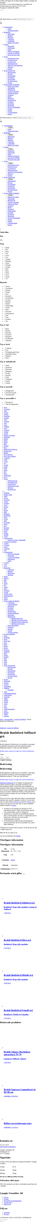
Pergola (10, 83)
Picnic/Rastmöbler (13, 625)
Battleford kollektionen (7, 783)
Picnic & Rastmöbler (14, 107)
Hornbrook (7, 515)
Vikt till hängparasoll (12, 404)
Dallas (6, 467)
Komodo (6, 528)
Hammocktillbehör (13, 613)
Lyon (5, 564)
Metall (7, 304)
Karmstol (8, 335)
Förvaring (7, 500)
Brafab (18, 836)
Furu (7, 294)
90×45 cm (30, 802)
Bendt (5, 442)
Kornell (6, 529)
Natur (7, 263)
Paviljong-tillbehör (9, 634)
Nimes (6, 587)
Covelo (6, 465)
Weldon (6, 712)
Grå (7, 253)
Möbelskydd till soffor (18, 624)
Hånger (6, 507)
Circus (6, 461)
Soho (5, 664)
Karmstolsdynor (12, 482)
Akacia (8, 286)
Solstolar (10, 629)
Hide (5, 512)
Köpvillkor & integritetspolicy (13, 1201)
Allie (5, 411)
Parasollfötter (11, 76)
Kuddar (10, 69)
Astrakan (6, 430)
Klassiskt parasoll (11, 393)
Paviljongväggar (12, 81)
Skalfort (6, 657)
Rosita (6, 648)
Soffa (7, 377)
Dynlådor (10, 102)
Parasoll (10, 74)
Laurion (6, 543)
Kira (5, 526)
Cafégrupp (11, 39)
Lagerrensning (8, 27)
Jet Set (6, 519)
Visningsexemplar (13, 30)
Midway (6, 578)
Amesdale (7, 416)
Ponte (5, 639)
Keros (5, 524)
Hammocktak (12, 100)
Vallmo (6, 700)
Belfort (6, 439)
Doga (5, 474)
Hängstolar (11, 105)
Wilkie (6, 714)
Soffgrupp (9, 379)
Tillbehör (6, 688)
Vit (6, 278)
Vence (5, 704)
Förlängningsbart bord (12, 352)
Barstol (8, 331)
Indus (5, 517)
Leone (6, 547)
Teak (7, 317)
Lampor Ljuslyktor (13, 91)
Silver (7, 273)
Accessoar (7, 409)
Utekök (10, 109)
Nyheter (6, 1199)
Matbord (10, 36)
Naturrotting (9, 306)
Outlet (9, 29)
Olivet (5, 597)
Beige (7, 247)
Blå (7, 249)
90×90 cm (17, 802)
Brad (5, 447)
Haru (5, 508)
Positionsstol (9, 338)
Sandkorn (7, 651)
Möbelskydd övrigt (17, 618)
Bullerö (6, 453)
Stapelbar (8, 340)
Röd (7, 269)
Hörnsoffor (11, 46)
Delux (5, 470)
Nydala (6, 592)
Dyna (5, 477)
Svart (7, 275)
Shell (5, 653)
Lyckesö (6, 563)
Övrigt (8, 373)
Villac (5, 707)
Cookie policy (8, 1202)
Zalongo (6, 716)
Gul (7, 257)
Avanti (6, 434)
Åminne (6, 418)
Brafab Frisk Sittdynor (10, 449)
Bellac (6, 440)
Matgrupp (9, 371)
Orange (8, 267)
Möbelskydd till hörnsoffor (19, 620)
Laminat (8, 300)
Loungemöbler (8, 552)
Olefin (7, 308)
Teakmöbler (11, 88)
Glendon (6, 503)
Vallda (6, 699)
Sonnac (6, 679)
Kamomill (7, 522)
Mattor (10, 97)
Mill (5, 580)
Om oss (6, 1197)
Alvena (6, 413)
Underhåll (11, 690)
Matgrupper (11, 34)
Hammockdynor (12, 64)
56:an (5, 407)
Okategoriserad (8, 596)
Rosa (7, 271)
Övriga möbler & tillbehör (11, 84)
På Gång (6, 1214)
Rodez (6, 646)
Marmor (8, 302)
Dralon (8, 292)
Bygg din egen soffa (14, 55)
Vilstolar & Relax (13, 93)
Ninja (5, 589)
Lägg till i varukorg (6, 760)
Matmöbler (7, 32)
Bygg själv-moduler (10, 456)
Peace (5, 636)
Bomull (8, 290)
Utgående (7, 697)
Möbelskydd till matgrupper (19, 622)
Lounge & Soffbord (13, 53)
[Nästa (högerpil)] (2, 1221)
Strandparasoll (10, 394)
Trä (7, 321)
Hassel (6, 510)
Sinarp (6, 655)
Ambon (6, 414)
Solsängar (10, 95)
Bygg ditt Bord (8, 454)
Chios (5, 460)
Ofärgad (8, 265)
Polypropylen (10, 313)
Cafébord (8, 348)
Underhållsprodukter (10, 693)
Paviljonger (11, 77)
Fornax (6, 498)
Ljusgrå (8, 259)
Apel (5, 423)
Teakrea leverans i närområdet (17, 540)
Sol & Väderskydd (9, 70)
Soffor (9, 50)
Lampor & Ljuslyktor (10, 542)
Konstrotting (9, 298)
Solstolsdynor (12, 489)
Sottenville (7, 681)
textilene (8, 319)
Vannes (6, 702)
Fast (7, 350)
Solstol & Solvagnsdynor (15, 65)
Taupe (7, 277)
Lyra (5, 566)
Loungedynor (12, 62)
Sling (5, 660)
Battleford (7, 437)
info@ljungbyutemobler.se (8, 1147)
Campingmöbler (12, 112)
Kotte (5, 531)
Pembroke (7, 638)
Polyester (8, 311)
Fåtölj (7, 365)
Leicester (6, 545)
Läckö (6, 536)
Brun (7, 251)
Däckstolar (11, 104)
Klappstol (8, 336)
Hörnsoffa (9, 369)
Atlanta (6, 432)
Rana (5, 643)
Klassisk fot (9, 402)
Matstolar (10, 37)
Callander (7, 458)
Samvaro (6, 650)
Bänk (7, 329)
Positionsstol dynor (13, 58)
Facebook (7, 1212)
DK (5, 472)
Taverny (6, 685)
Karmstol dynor (12, 60)
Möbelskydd (11, 90)
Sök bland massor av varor (8, 19)
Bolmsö (6, 446)
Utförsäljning (8, 695)
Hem (1, 719)
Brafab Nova (8, 451)
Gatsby (6, 502)
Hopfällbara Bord (11, 354)
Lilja (5, 550)
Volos (5, 711)
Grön (7, 255)
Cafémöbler (11, 41)
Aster (5, 428)
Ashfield (6, 427)
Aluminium (9, 288)
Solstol (8, 381)
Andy (5, 420)
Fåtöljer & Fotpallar (13, 51)
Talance (6, 683)
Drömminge (7, 475)
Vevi (5, 706)
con (5, 463)
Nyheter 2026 (8, 594)
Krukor (10, 114)
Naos (5, 582)
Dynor (6, 57)
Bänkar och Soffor (13, 43)
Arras (5, 425)
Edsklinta (6, 493)
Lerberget (7, 549)
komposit (8, 296)
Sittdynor (10, 67)
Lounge (6, 44)
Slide (5, 658)
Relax (5, 644)
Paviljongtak (11, 79)
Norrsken (6, 590)
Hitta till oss (7, 1204)
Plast (7, 309)
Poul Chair (7, 641)
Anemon (6, 421)
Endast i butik (8, 495)
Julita (5, 521)
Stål (7, 315)
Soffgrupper (11, 48)
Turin (5, 692)
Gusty (5, 505)
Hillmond (6, 514)
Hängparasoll (12, 72)
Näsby (6, 583)
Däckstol (8, 333)
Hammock (11, 98)
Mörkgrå (8, 261)
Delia (5, 468)
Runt (7, 358)
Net (5, 585)
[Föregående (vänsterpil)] (1, 1221)
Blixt (5, 444)
